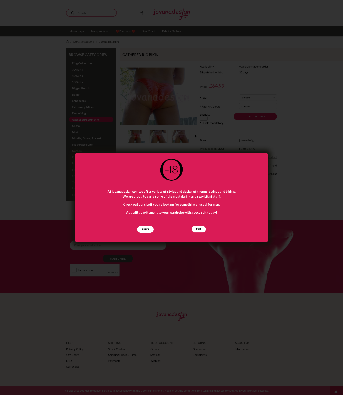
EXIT (198, 229)
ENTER (145, 229)
